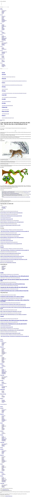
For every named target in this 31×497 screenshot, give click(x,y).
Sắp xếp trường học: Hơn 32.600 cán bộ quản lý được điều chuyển (11, 212)
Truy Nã (3, 17)
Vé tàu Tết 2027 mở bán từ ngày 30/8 (6, 240)
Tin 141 (3, 354)
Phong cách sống (2, 58)
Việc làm (1, 34)
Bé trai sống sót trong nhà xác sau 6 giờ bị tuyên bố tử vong (12, 283)
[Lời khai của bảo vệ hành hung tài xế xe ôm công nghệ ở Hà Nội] (9, 214)
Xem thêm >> (2, 226)
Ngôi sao (3, 24)
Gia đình (1, 46)
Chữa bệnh (3, 52)
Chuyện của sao (4, 358)
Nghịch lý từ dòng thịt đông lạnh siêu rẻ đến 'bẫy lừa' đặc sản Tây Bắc (12, 256)
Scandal (3, 25)
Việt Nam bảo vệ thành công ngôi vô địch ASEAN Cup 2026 (10, 225)
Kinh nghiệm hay (4, 49)
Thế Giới (1, 9)
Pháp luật (1, 14)
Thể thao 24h (3, 366)
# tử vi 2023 (3, 207)
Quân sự (10, 76)
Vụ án (3, 13)
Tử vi (2, 60)
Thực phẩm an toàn (4, 105)
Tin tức (1, 8)
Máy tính (3, 44)
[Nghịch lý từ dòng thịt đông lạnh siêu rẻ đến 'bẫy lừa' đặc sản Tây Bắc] (9, 254)
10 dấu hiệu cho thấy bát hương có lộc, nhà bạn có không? (12, 296)
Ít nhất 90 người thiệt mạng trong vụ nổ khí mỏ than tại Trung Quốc (14, 290)
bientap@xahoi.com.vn (6, 489)
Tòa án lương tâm (4, 20)
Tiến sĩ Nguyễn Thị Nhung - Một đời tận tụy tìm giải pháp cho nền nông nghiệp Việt (14, 231)
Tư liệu (3, 12)
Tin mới (2, 246)
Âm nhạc (3, 28)
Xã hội (3, 267)
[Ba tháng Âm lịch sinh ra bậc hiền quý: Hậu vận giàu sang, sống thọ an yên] (10, 302)
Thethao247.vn (4, 268)
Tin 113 (3, 349)
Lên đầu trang (5, 404)
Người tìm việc (4, 36)
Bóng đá (3, 32)
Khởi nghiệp (3, 39)
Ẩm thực (3, 109)
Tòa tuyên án (3, 16)
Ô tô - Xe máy (4, 43)
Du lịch (3, 56)
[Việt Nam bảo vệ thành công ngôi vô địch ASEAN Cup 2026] (8, 223)
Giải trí (1, 23)
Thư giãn (3, 57)
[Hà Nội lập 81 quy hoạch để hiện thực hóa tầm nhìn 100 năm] (8, 251)
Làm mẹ (3, 48)
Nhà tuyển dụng (4, 38)
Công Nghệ (1, 41)
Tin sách (3, 66)
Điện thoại (15, 97)
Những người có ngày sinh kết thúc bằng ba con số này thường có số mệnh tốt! (13, 314)
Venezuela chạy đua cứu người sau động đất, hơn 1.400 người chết (13, 287)
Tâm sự (3, 47)
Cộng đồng (3, 400)
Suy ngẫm (3, 61)
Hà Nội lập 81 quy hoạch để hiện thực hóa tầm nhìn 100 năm (10, 253)
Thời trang (3, 361)
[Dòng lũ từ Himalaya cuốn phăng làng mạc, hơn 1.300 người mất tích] (9, 220)
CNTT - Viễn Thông (4, 97)
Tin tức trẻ (3, 64)
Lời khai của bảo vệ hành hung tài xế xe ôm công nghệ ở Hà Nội (11, 215)
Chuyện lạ (3, 11)
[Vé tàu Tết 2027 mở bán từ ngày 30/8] (5, 217)
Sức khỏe (1, 50)
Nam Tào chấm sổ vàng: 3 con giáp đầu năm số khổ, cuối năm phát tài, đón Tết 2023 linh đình (16, 194)
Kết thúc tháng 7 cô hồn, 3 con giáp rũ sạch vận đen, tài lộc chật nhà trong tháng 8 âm (16, 193)
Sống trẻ (3, 115)
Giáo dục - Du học (12, 93)
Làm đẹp (3, 29)
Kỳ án (3, 18)
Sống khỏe (3, 53)
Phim (2, 27)
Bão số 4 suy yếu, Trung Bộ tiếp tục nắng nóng (8, 262)
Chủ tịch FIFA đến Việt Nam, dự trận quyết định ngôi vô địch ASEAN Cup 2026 (13, 259)
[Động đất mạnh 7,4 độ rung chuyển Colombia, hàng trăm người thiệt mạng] (10, 277)
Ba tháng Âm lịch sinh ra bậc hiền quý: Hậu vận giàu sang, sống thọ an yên (13, 304)
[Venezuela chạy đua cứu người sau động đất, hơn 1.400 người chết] (9, 285)
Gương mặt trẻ (4, 65)
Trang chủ (1, 404)
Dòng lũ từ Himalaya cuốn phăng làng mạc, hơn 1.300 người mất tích (12, 237)
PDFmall (3, 269)
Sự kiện (1, 272)
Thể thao (4, 86)
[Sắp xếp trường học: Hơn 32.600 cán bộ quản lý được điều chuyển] (9, 211)
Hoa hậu (3, 26)
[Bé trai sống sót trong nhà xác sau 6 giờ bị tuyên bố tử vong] (8, 282)
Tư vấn (3, 35)
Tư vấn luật (3, 21)
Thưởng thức (2, 54)
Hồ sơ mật (3, 19)
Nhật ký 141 (3, 266)
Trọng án (3, 351)
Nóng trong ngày (4, 10)
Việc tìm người (24, 93)
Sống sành (5, 113)
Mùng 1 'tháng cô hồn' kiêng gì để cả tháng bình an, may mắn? (11, 311)
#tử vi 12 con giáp (4, 206)
